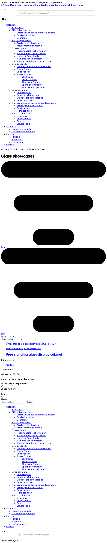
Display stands (18, 48)
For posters (17, 139)
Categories (11, 25)
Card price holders (26, 35)
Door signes (22, 38)
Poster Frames (24, 74)
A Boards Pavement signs (29, 58)
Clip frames (27, 77)
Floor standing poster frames (31, 53)
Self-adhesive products (23, 131)
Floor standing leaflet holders (31, 51)
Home (4, 149)
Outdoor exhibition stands (30, 97)
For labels (16, 137)
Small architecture (20, 113)
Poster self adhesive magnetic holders (36, 32)
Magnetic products (21, 129)
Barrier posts (23, 108)
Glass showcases (25, 100)
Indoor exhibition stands (29, 95)
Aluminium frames (31, 82)
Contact (10, 144)
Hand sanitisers (24, 110)
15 (8, 336)
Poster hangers (29, 79)
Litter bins (22, 116)
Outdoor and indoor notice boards (34, 66)
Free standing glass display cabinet (34, 354)
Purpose (10, 134)
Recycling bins (24, 118)
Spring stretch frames (32, 84)
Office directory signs (22, 30)
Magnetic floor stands (28, 56)
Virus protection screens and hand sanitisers (33, 103)
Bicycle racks (23, 124)
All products (17, 27)
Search (29, 402)
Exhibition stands (19, 90)
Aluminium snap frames (33, 87)
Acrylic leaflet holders (28, 43)
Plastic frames (24, 69)
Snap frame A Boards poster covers (34, 61)
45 (14, 336)
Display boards (19, 64)
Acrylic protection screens (30, 105)
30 (11, 336)
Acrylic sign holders (21, 40)
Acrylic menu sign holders (29, 45)
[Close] (2, 386)
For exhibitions (18, 142)
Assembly (11, 126)
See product (50, 344)
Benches (21, 121)
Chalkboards (23, 71)
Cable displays (24, 92)
